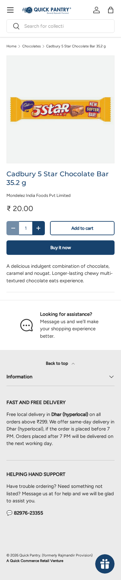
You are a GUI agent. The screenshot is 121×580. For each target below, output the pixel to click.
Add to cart (82, 228)
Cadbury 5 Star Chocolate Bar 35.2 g (76, 46)
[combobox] (60, 26)
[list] (60, 109)
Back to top (57, 363)
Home (11, 46)
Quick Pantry (29, 555)
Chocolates (31, 46)
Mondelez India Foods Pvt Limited (38, 195)
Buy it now (60, 247)
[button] (111, 10)
